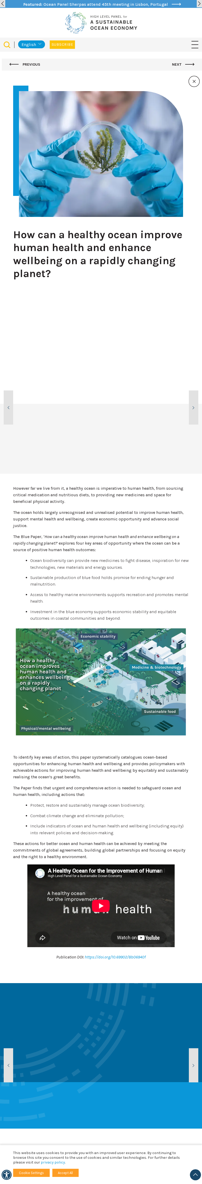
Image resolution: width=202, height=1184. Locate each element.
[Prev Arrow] (2, 3)
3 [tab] (160, 457)
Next (177, 64)
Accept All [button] (65, 1173)
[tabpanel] (46, 405)
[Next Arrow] (199, 3)
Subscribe (62, 44)
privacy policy (53, 1162)
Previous (31, 64)
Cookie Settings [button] (31, 1173)
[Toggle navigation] (194, 44)
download (62, 445)
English (29, 44)
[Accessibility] (6, 1174)
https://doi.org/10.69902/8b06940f (115, 956)
